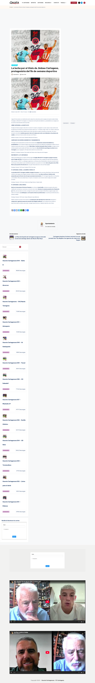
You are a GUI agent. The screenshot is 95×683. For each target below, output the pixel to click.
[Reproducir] (11, 621)
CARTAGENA (14, 65)
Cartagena (73, 123)
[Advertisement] (47, 17)
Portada (11, 7)
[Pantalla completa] (83, 621)
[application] (47, 601)
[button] (74, 3)
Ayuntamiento (65, 123)
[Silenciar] (81, 621)
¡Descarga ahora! (6, 270)
